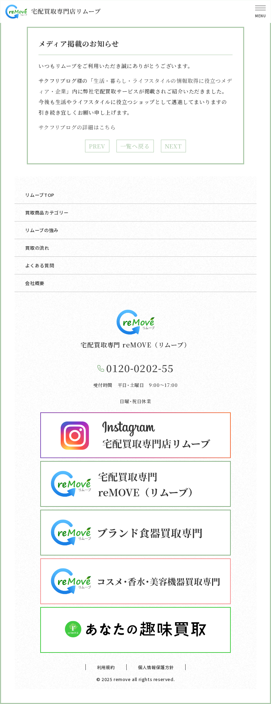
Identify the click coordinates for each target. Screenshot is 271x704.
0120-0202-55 (140, 368)
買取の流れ (37, 247)
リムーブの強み (42, 230)
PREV (97, 146)
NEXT (173, 146)
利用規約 (106, 667)
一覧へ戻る (135, 146)
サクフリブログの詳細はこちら (77, 127)
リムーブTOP (39, 195)
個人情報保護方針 (156, 667)
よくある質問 (39, 265)
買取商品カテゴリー (46, 212)
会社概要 (34, 283)
